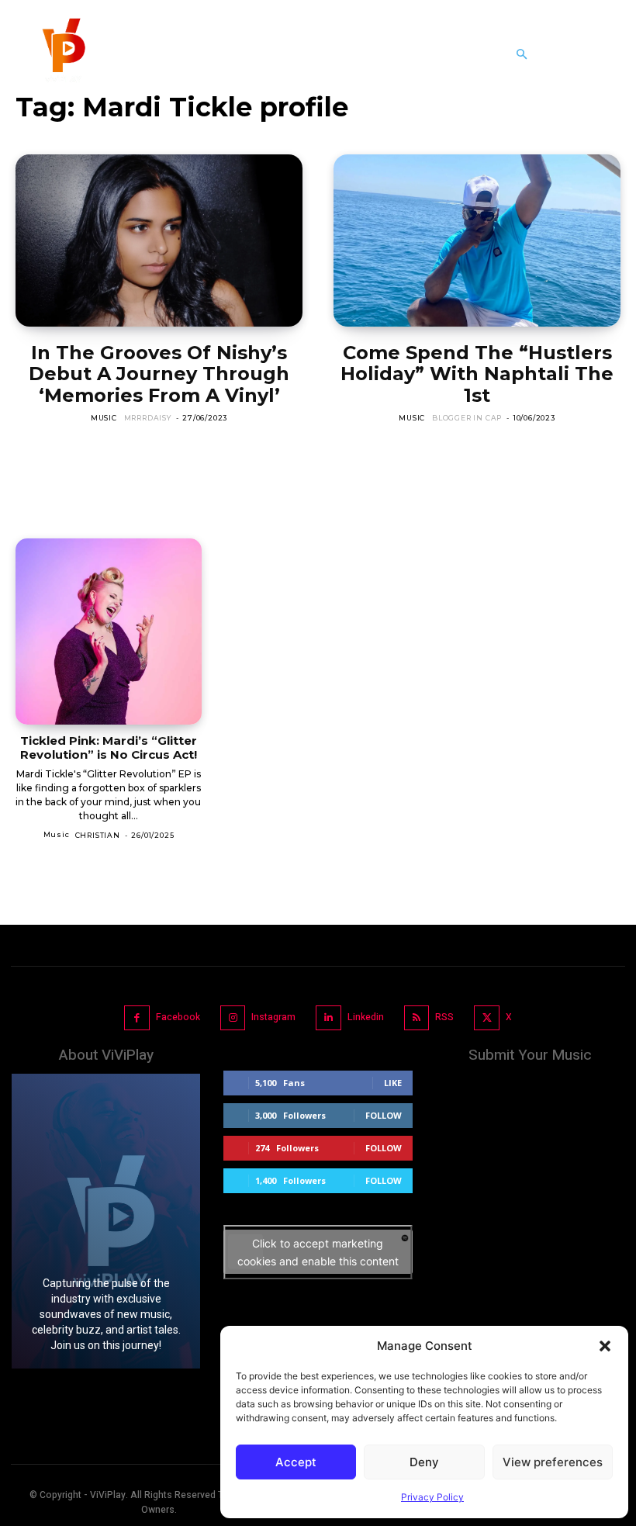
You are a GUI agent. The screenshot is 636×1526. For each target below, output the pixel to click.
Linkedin (365, 1017)
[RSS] (417, 1018)
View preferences (553, 1462)
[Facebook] (137, 1018)
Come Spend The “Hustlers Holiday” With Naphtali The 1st (477, 374)
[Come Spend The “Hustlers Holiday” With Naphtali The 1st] (477, 240)
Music (104, 418)
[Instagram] (233, 1018)
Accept (295, 1462)
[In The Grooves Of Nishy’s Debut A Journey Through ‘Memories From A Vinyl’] (159, 240)
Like (393, 1082)
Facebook (178, 1017)
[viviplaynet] (62, 54)
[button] (605, 1346)
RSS (444, 1017)
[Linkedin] (328, 1018)
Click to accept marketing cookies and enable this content (318, 1252)
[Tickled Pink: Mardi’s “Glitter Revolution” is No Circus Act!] (109, 631)
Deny (424, 1462)
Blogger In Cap (467, 418)
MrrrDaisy (147, 418)
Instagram (273, 1017)
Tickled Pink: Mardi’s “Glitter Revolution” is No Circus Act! (108, 747)
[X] (486, 1018)
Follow (383, 1115)
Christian (97, 835)
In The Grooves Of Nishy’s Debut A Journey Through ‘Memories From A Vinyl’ (159, 374)
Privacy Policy (432, 1497)
